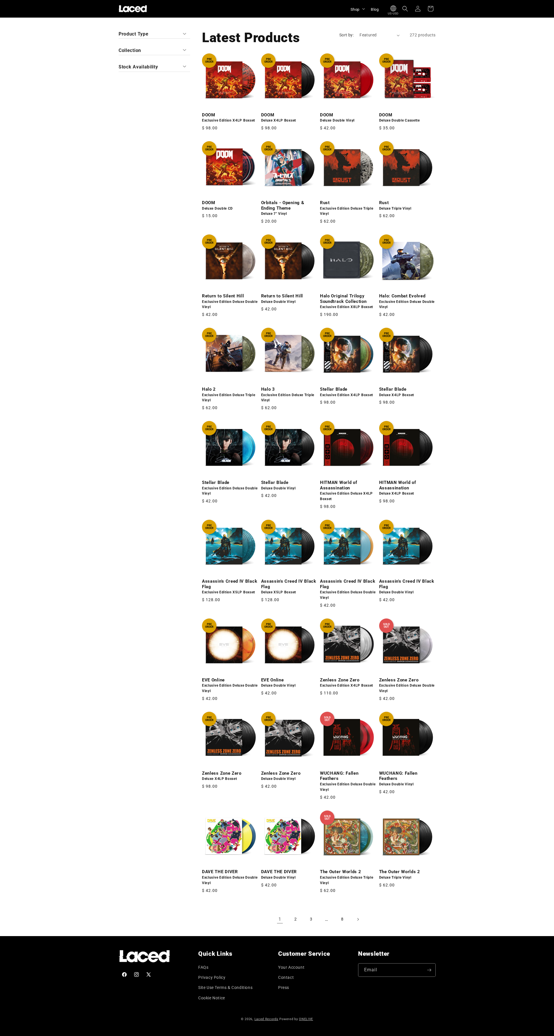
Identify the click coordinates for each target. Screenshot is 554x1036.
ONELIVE (306, 1019)
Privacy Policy (211, 977)
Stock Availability (138, 67)
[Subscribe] (429, 970)
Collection (130, 50)
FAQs (203, 967)
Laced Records (266, 1019)
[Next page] (357, 919)
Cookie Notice (211, 998)
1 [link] (279, 919)
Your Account (291, 967)
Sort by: (346, 35)
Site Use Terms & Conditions (225, 987)
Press (283, 987)
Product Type (133, 34)
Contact (286, 977)
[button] (357, 9)
